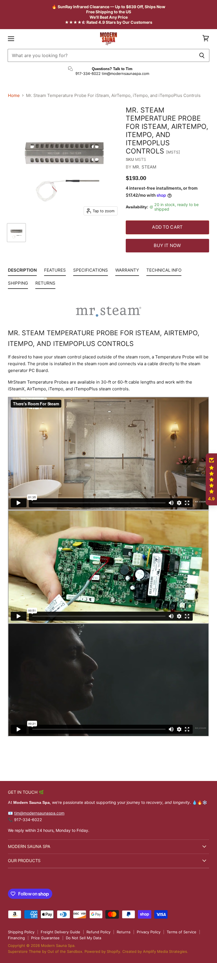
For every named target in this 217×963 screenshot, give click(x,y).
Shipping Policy (21, 932)
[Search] (201, 55)
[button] (211, 479)
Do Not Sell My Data (83, 938)
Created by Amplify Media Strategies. (155, 951)
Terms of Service (181, 932)
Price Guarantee (45, 938)
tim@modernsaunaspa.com (39, 813)
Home (14, 95)
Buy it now (167, 245)
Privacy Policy (148, 932)
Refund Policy (98, 932)
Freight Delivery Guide (60, 932)
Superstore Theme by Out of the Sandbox (45, 951)
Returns (124, 932)
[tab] (22, 271)
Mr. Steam (144, 167)
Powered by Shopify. (103, 951)
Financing (16, 938)
